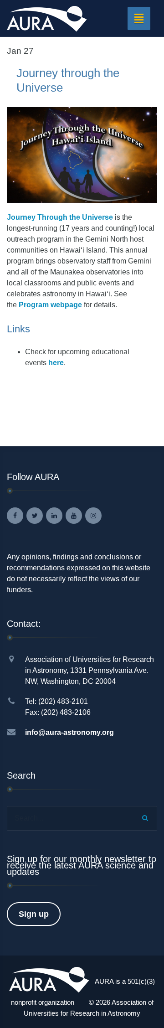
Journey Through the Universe (60, 217)
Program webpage (51, 305)
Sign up (34, 914)
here (56, 363)
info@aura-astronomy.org (69, 732)
